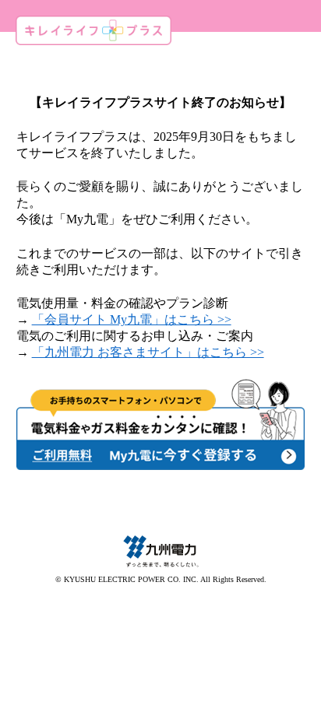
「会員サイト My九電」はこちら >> (131, 319)
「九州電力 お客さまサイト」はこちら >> (148, 352)
